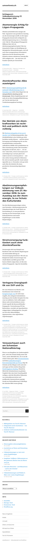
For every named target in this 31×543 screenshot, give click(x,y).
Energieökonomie (12, 113)
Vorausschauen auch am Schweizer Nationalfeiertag (13, 345)
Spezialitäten (6, 532)
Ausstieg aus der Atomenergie (9, 73)
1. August (21, 391)
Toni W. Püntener (7, 535)
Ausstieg (18, 326)
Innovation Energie (22, 330)
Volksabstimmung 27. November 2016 (19, 114)
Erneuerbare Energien (22, 113)
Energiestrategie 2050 (9, 294)
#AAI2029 (16, 70)
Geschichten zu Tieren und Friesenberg (15, 448)
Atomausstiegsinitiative (19, 230)
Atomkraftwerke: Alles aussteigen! (14, 82)
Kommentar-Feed (9, 505)
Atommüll (4, 113)
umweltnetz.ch (9, 5)
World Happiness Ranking (10, 369)
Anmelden (7, 500)
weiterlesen (5, 64)
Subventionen (5, 114)
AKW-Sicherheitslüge (21, 71)
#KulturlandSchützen (7, 230)
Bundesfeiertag (19, 392)
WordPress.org (8, 507)
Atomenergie (21, 111)
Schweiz (11, 335)
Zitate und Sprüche (8, 524)
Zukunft (23, 402)
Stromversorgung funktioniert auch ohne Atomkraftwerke (15, 242)
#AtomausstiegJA (6, 111)
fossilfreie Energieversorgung (9, 329)
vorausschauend (17, 402)
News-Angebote (7, 514)
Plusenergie (5, 335)
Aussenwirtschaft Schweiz (8, 392)
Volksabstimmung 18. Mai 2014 (9, 399)
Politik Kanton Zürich (7, 229)
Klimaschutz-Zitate (8, 528)
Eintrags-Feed (8, 502)
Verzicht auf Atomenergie (13, 397)
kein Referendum (6, 332)
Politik (10, 70)
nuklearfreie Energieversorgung (19, 333)
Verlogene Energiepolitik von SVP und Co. (15, 284)
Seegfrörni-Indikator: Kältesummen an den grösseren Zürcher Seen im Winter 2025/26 (16, 460)
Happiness (23, 396)
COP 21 (22, 326)
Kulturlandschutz (14, 232)
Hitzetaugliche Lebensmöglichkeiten (15, 444)
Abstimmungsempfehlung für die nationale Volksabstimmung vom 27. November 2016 (14, 90)
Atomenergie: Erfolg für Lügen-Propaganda (15, 26)
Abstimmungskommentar (8, 71)
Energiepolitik (11, 327)
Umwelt (4, 521)
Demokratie (5, 394)
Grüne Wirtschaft (16, 396)
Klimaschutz (15, 332)
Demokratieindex (23, 358)
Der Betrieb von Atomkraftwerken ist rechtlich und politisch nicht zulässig (14, 125)
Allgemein (15, 68)
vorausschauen (8, 402)
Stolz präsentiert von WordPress (18, 540)
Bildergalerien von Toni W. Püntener (15, 423)
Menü (26, 5)
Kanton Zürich (5, 232)
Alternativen (15, 111)
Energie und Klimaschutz (18, 176)
